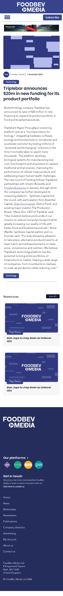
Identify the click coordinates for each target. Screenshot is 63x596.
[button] (52, 17)
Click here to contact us (13, 486)
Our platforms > (15, 458)
